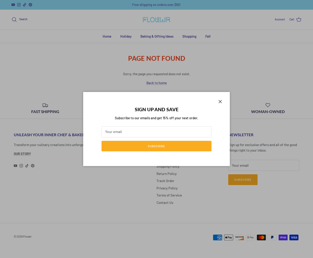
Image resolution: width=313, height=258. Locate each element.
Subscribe (156, 146)
